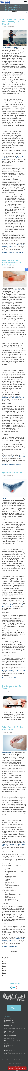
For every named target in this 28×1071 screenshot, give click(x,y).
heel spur (5, 499)
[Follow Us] (14, 988)
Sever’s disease (17, 289)
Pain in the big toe (7, 752)
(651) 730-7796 (10, 6)
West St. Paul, (13, 457)
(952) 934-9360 (10, 10)
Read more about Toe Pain (9, 946)
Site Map (9, 1063)
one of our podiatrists (8, 605)
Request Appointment (17, 1068)
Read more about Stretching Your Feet (13, 252)
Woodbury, (17, 245)
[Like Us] (10, 988)
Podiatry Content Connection (14, 1061)
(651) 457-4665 (10, 8)
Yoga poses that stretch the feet (11, 47)
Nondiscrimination (16, 1063)
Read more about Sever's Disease (11, 464)
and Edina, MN (9, 246)
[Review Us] (17, 988)
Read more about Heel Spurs (10, 678)
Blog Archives (13, 1008)
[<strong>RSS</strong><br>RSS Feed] (26, 12)
